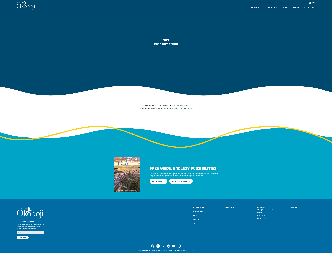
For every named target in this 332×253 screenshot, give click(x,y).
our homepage (188, 108)
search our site (168, 108)
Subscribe (22, 237)
